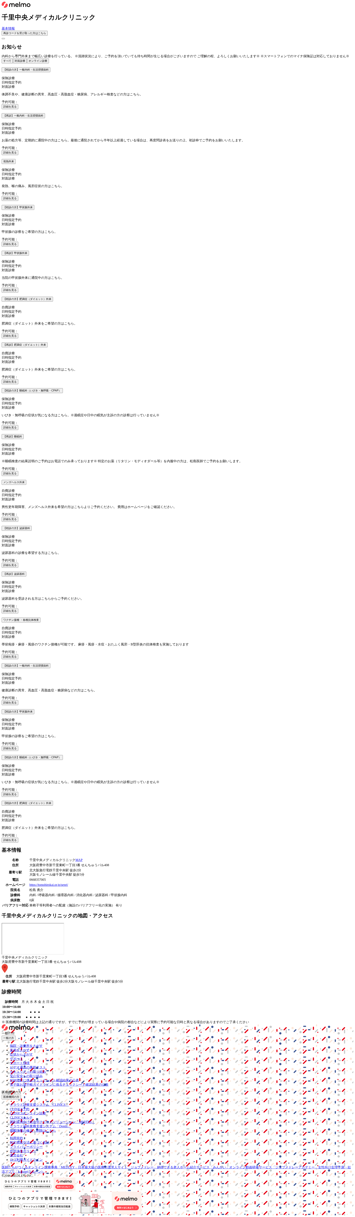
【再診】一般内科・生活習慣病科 (23, 115)
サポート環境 (20, 1063)
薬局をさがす (20, 1050)
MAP (79, 860)
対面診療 (20, 60)
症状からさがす (21, 1054)
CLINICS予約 (19, 1109)
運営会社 (16, 1155)
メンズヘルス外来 (14, 482)
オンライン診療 (38, 60)
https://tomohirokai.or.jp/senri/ (48, 884)
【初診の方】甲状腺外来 (18, 207)
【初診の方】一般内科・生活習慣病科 (26, 69)
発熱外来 (8, 161)
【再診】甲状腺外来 (15, 253)
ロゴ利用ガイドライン (26, 1159)
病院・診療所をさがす (26, 1046)
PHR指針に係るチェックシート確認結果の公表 (44, 1080)
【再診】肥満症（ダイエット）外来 (24, 344)
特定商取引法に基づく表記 (29, 1142)
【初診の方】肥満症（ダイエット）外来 (27, 299)
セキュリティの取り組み (28, 1071)
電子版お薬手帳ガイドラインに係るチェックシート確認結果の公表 (59, 1084)
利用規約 (16, 1138)
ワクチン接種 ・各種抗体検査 (21, 619)
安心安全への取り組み (26, 1076)
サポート (16, 1058)
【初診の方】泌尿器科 (16, 528)
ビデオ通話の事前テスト (28, 1067)
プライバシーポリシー (26, 1146)
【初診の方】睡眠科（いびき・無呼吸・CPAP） (32, 390)
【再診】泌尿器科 (14, 573)
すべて (7, 60)
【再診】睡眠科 (12, 436)
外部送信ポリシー (23, 1151)
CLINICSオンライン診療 (28, 1113)
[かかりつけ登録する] (3, 38)
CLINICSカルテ (21, 1117)
